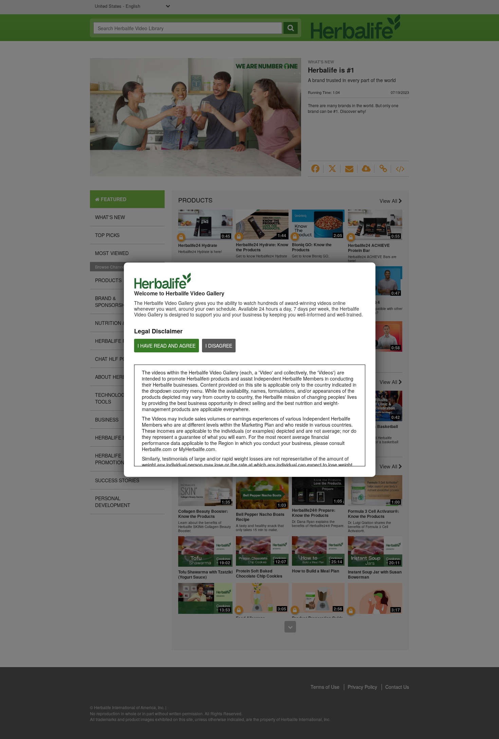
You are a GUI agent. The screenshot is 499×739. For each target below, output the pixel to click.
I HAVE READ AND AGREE (166, 345)
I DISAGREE (218, 345)
